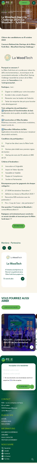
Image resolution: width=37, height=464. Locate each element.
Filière (6, 11)
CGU (10, 380)
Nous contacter (7, 437)
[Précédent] (4, 248)
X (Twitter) (7, 456)
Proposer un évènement (9, 440)
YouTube (6, 459)
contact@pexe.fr (6, 410)
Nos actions (5, 424)
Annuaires (4, 435)
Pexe (2, 11)
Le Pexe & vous (6, 421)
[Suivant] (9, 248)
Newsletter (7, 448)
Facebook (7, 453)
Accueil (3, 419)
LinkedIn (6, 451)
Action (8, 334)
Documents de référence (9, 432)
